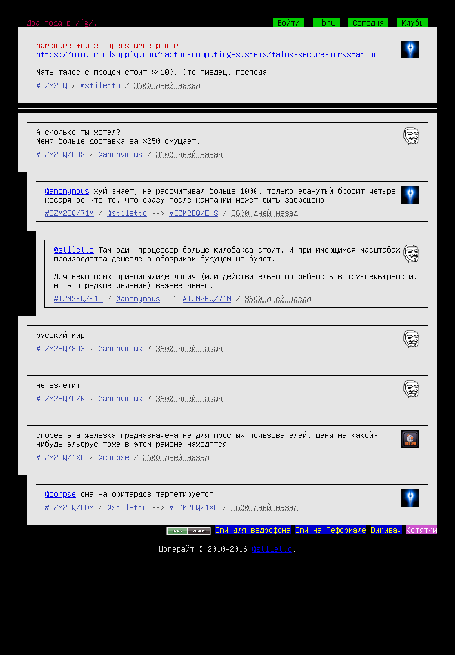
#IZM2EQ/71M (69, 212)
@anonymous (120, 153)
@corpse (113, 456)
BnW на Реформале (330, 529)
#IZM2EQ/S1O (78, 298)
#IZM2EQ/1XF (60, 456)
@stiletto (100, 84)
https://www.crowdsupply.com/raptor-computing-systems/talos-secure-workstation (207, 53)
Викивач (386, 529)
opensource (129, 45)
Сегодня (368, 22)
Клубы (413, 22)
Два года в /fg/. (62, 22)
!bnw (326, 22)
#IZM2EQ (51, 84)
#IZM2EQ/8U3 (60, 348)
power (167, 45)
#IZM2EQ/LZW (60, 398)
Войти (288, 22)
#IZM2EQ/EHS (60, 153)
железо (89, 45)
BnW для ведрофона (253, 529)
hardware (54, 45)
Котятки (421, 529)
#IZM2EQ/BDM (69, 506)
